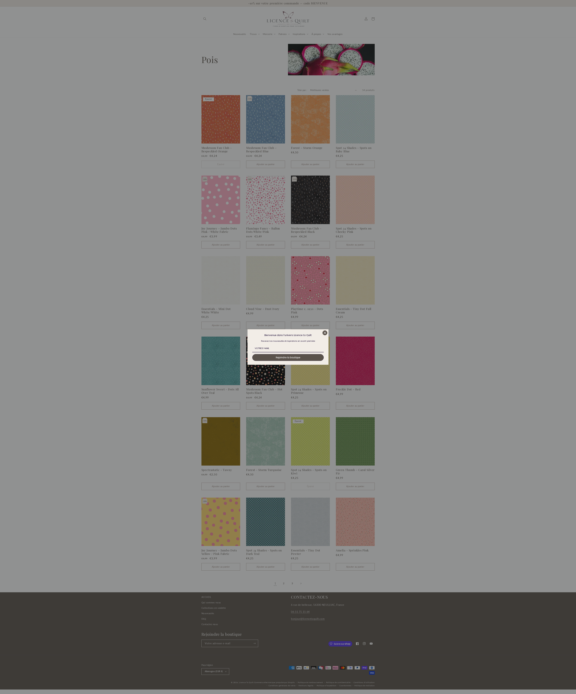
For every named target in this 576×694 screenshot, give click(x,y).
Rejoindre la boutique (288, 357)
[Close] (324, 332)
